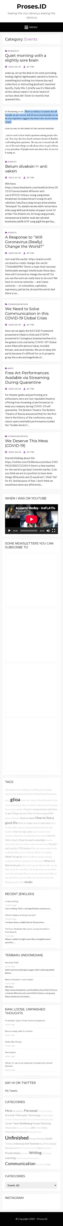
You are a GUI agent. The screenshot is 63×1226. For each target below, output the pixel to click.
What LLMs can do (48, 865)
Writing (35, 1152)
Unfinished (17, 1138)
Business (25, 1153)
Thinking (9, 1144)
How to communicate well (37, 809)
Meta (8, 1110)
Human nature (22, 1158)
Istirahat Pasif (11, 962)
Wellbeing (25, 1123)
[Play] (9, 530)
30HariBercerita (13, 790)
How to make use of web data (34, 823)
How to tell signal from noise (33, 835)
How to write (22, 844)
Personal (30, 1110)
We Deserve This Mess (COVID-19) (26, 443)
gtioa (15, 799)
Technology (34, 1115)
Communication (18, 304)
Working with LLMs (14, 882)
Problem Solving (40, 1119)
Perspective (18, 1111)
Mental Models (47, 1115)
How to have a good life (40, 813)
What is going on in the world (29, 861)
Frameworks (34, 1158)
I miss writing (11, 901)
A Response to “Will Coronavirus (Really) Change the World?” (24, 242)
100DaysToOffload (31, 790)
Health (48, 1138)
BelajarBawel (40, 794)
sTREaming (23, 848)
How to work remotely (32, 839)
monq (45, 844)
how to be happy (49, 805)
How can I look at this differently (36, 800)
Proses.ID (31, 6)
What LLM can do (29, 865)
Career (9, 1123)
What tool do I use (14, 869)
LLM (43, 1144)
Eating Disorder (35, 1132)
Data (48, 1164)
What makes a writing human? (20, 915)
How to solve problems (29, 827)
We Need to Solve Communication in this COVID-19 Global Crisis (27, 313)
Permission (10, 1052)
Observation (11, 1128)
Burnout (13, 51)
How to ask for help (31, 805)
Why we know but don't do (40, 877)
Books (44, 1128)
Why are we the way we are (37, 869)
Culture (39, 1148)
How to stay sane (22, 831)
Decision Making (45, 1111)
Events (12, 161)
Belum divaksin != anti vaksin (26, 168)
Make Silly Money (13, 1041)
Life (33, 1127)
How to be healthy (14, 809)
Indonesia (19, 1143)
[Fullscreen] (53, 530)
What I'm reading (42, 852)
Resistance (40, 1164)
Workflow (47, 1148)
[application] (31, 519)
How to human (12, 818)
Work (20, 1148)
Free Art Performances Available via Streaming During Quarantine (27, 378)
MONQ (38, 1128)
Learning (10, 1157)
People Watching (41, 1123)
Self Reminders (33, 1143)
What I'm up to (13, 856)
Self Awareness (26, 1119)
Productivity (12, 1153)
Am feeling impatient (23, 794)
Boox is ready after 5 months (18, 1031)
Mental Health (29, 1148)
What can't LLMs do (24, 852)
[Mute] (48, 530)
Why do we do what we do (36, 873)
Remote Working (37, 1139)
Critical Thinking (12, 1119)
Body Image (46, 1153)
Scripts (50, 1119)
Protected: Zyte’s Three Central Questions (25, 1020)
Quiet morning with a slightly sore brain (25, 58)
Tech (16, 1123)
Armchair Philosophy (16, 1115)
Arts (10, 368)
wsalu (28, 882)
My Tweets (11, 1090)
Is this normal (35, 844)
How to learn (27, 817)
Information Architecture (16, 1132)
